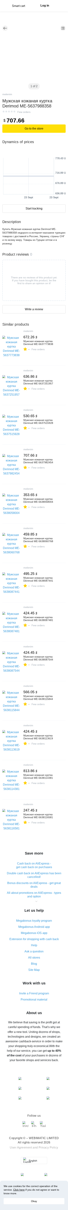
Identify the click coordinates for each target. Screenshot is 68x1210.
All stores (34, 957)
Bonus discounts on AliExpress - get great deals (34, 884)
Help (34, 945)
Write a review (34, 309)
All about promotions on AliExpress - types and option (34, 894)
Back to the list (5, 28)
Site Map (34, 969)
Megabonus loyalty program (34, 920)
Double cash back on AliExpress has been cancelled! (34, 875)
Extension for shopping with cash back (34, 939)
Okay (34, 1201)
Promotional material (34, 999)
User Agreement (21, 1147)
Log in (44, 5)
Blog (34, 963)
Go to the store (34, 128)
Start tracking (34, 208)
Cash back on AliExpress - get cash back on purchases (34, 865)
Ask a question (34, 951)
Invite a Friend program (34, 993)
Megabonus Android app (34, 926)
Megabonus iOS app (34, 932)
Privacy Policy (48, 1147)
